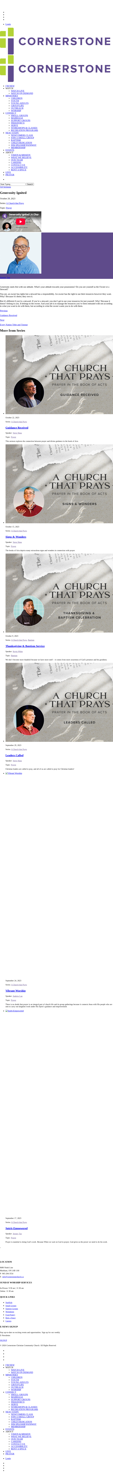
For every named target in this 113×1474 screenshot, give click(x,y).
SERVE (14, 1404)
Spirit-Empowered (17, 1228)
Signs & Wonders (16, 536)
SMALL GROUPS (19, 1394)
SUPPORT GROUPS (20, 1399)
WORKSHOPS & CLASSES (24, 1407)
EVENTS (10, 1429)
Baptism (31, 640)
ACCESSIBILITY (19, 1446)
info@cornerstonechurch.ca (13, 1277)
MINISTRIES (12, 1375)
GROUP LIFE (17, 1385)
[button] (8, 282)
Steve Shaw (17, 433)
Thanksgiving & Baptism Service (25, 645)
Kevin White (18, 651)
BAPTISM (16, 1419)
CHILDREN (16, 1377)
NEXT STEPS (12, 1412)
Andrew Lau (17, 996)
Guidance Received (17, 427)
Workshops (10, 1312)
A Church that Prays (15, 203)
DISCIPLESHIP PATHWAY (24, 1424)
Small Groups (11, 1306)
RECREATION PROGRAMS (24, 1409)
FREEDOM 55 (18, 1402)
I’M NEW (10, 1365)
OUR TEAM (17, 1439)
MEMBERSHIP (18, 1426)
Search (30, 184)
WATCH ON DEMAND (22, 1372)
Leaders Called (14, 755)
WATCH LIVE (17, 1370)
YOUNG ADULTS (20, 1382)
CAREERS (16, 1441)
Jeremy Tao (5, 277)
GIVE (8, 1451)
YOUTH (15, 1380)
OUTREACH (17, 1387)
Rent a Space (11, 1318)
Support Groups (12, 1309)
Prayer (9, 208)
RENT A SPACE (18, 1449)
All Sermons (5, 187)
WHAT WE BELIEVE (21, 1436)
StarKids (9, 1303)
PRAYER (10, 1454)
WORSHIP (16, 1389)
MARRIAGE (17, 1397)
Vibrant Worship (16, 990)
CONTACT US (18, 1444)
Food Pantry (10, 1315)
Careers (8, 1321)
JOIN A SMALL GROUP (22, 1417)
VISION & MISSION (20, 1434)
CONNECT (11, 1392)
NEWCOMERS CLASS (22, 1414)
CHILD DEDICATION (21, 1422)
